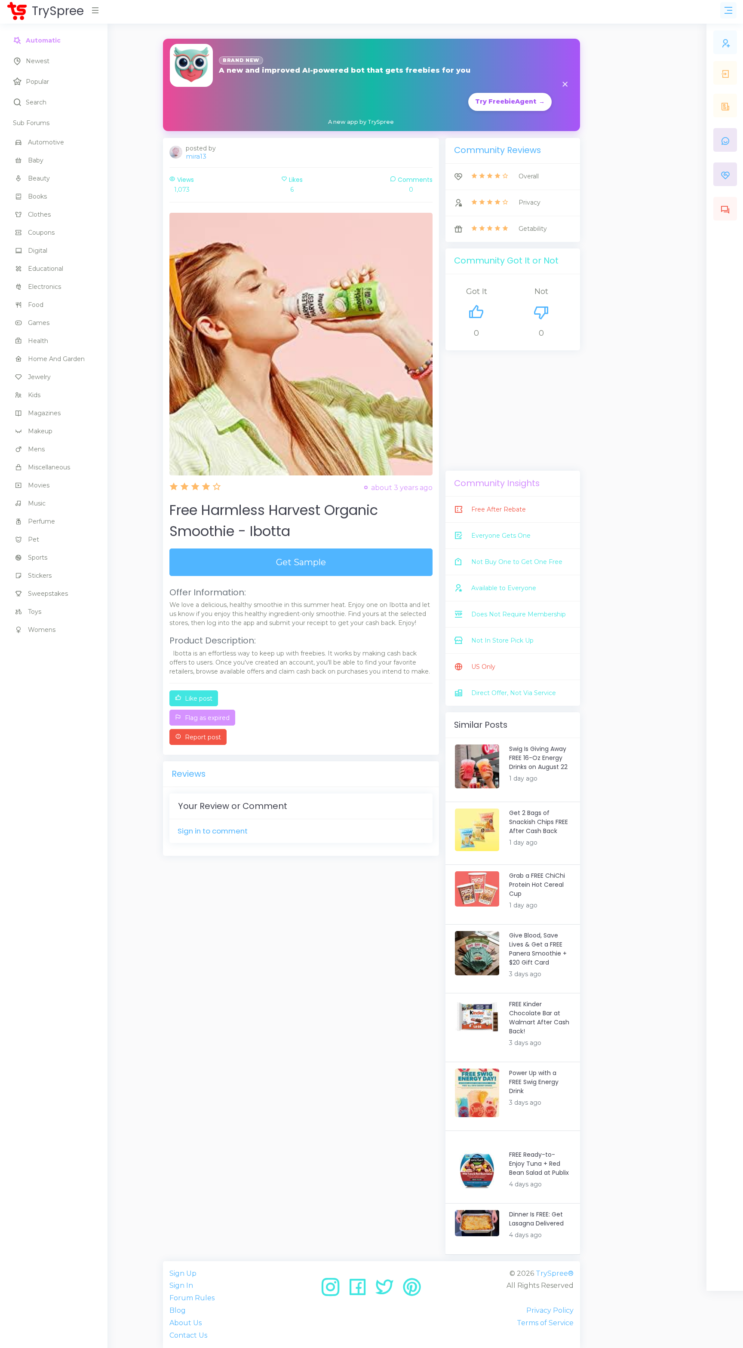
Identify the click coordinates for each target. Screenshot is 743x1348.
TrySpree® (555, 1273)
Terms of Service (545, 1323)
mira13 (196, 156)
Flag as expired (206, 718)
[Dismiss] (565, 85)
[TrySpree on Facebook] (360, 1290)
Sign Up (182, 1273)
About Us (185, 1323)
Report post (202, 737)
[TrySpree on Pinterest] (412, 1290)
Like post (197, 698)
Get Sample (301, 562)
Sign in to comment (213, 831)
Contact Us (188, 1335)
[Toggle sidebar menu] (728, 10)
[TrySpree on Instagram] (333, 1290)
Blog (177, 1310)
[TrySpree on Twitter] (387, 1290)
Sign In (181, 1285)
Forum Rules (192, 1298)
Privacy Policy (550, 1310)
